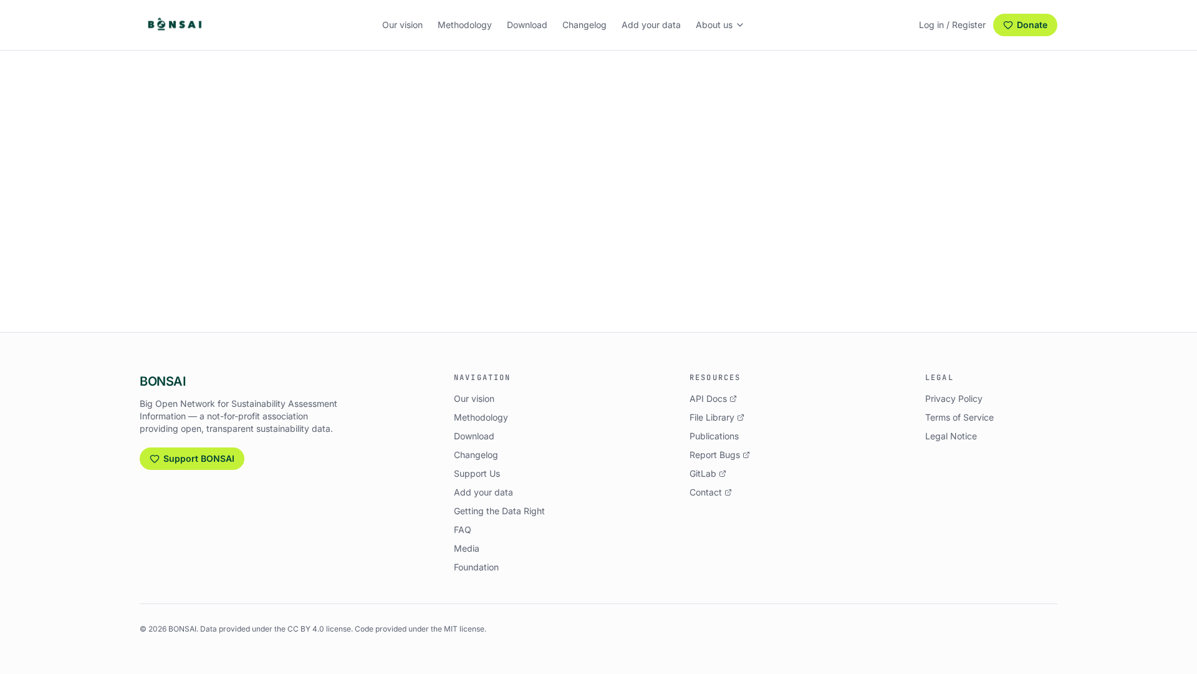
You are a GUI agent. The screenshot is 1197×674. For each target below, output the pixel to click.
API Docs (708, 398)
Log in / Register (952, 24)
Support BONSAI (198, 458)
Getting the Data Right (499, 511)
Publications (714, 436)
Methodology (465, 24)
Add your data (651, 24)
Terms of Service (959, 417)
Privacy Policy (954, 398)
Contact (706, 492)
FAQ (462, 529)
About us (714, 24)
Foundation (476, 567)
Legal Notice (951, 436)
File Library (712, 417)
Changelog (584, 24)
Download (527, 24)
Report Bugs (715, 454)
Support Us (477, 473)
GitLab (703, 473)
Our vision (402, 24)
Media (466, 548)
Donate (1032, 24)
